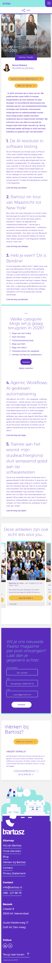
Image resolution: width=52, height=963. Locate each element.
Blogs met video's (19, 347)
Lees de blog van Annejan (17, 246)
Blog (6, 856)
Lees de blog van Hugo (16, 435)
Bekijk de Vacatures (24, 741)
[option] (26, 579)
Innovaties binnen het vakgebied (25, 351)
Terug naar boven (14, 954)
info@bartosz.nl (12, 887)
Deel (28, 10)
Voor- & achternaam (12, 667)
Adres (8, 678)
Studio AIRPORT (13, 960)
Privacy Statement (14, 873)
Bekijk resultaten (26, 368)
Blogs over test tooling (21, 333)
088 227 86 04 (24, 85)
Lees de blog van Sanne (16, 188)
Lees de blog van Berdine (17, 299)
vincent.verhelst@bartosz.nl (25, 771)
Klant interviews (18, 337)
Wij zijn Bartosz (12, 845)
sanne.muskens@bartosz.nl (24, 78)
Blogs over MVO (18, 344)
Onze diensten (12, 850)
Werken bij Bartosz (14, 862)
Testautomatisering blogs (22, 340)
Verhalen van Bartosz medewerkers (27, 354)
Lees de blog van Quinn (16, 510)
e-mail (8, 689)
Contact (8, 867)
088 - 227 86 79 (12, 892)
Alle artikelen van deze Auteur (23, 68)
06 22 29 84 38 (25, 774)
